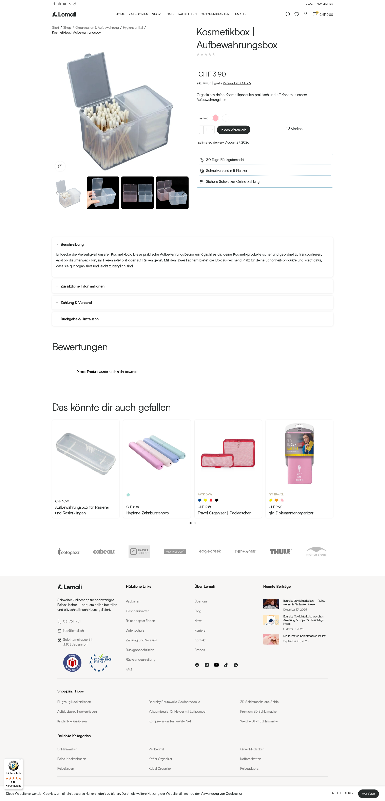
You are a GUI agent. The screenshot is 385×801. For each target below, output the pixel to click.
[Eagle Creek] (210, 551)
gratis (232, 83)
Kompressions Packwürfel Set (170, 721)
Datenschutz (135, 630)
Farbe (203, 118)
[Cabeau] (104, 551)
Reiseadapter (249, 768)
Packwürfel (156, 749)
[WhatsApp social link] (70, 4)
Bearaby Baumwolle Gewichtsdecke (174, 702)
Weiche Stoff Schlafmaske (259, 721)
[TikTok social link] (74, 4)
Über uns (201, 601)
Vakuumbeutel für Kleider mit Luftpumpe (177, 711)
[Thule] (281, 551)
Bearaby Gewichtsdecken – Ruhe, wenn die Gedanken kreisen (304, 602)
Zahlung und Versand (141, 640)
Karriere (200, 630)
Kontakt (200, 640)
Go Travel (276, 494)
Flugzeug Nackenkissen (74, 702)
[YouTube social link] (65, 4)
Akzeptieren (368, 793)
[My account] (305, 14)
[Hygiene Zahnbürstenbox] (157, 453)
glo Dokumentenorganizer (291, 512)
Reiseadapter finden (140, 621)
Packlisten (133, 601)
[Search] (287, 14)
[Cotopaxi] (68, 551)
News (198, 621)
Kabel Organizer (160, 768)
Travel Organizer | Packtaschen (224, 512)
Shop (67, 27)
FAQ (129, 669)
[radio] (215, 118)
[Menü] (20, 760)
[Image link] (69, 586)
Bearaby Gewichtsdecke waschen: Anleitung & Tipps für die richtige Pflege (303, 620)
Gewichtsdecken (252, 749)
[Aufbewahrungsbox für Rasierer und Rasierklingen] (85, 453)
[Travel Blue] (139, 551)
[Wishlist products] (296, 14)
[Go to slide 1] (191, 523)
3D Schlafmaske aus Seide (259, 702)
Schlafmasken (67, 749)
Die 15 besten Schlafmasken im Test (304, 635)
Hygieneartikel (133, 27)
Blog (198, 611)
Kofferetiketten (250, 759)
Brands (200, 650)
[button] (57, 193)
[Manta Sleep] (316, 551)
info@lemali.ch (73, 631)
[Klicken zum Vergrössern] (60, 166)
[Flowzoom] (175, 551)
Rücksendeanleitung (140, 659)
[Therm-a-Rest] (245, 551)
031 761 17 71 (71, 621)
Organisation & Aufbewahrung (97, 27)
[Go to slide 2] (195, 523)
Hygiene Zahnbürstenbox (147, 512)
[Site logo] (64, 13)
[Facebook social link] (54, 4)
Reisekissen (65, 768)
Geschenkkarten (137, 611)
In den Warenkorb (233, 130)
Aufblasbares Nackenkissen (77, 711)
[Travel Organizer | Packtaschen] (228, 453)
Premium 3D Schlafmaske (258, 711)
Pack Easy (205, 494)
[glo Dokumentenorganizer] (299, 453)
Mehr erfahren (343, 793)
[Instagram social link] (59, 4)
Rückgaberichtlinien (140, 650)
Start (55, 27)
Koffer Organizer (160, 759)
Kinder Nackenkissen (72, 721)
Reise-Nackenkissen (71, 759)
